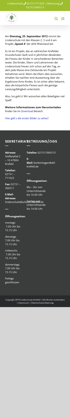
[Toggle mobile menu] (63, 18)
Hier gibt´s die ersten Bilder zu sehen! (27, 118)
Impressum (23, 302)
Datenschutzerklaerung (42, 302)
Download (27, 111)
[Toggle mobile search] (56, 18)
